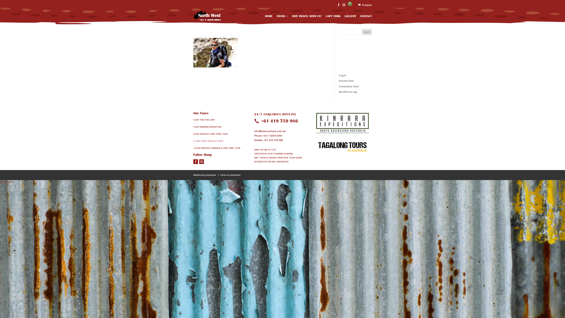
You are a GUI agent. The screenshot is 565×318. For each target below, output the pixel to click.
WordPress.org (348, 91)
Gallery (350, 16)
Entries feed (346, 80)
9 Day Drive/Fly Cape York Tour (210, 133)
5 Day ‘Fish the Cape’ (204, 119)
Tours (281, 16)
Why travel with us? (307, 16)
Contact (366, 16)
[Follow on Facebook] (195, 161)
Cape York (333, 16)
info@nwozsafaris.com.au (270, 131)
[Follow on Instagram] (201, 161)
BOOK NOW (7, 182)
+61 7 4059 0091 (272, 135)
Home (269, 16)
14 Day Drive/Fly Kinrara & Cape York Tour (216, 148)
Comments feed (348, 86)
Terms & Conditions (230, 175)
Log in (342, 75)
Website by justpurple (204, 175)
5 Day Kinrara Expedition (207, 126)
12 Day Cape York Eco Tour (208, 141)
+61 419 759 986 (279, 121)
